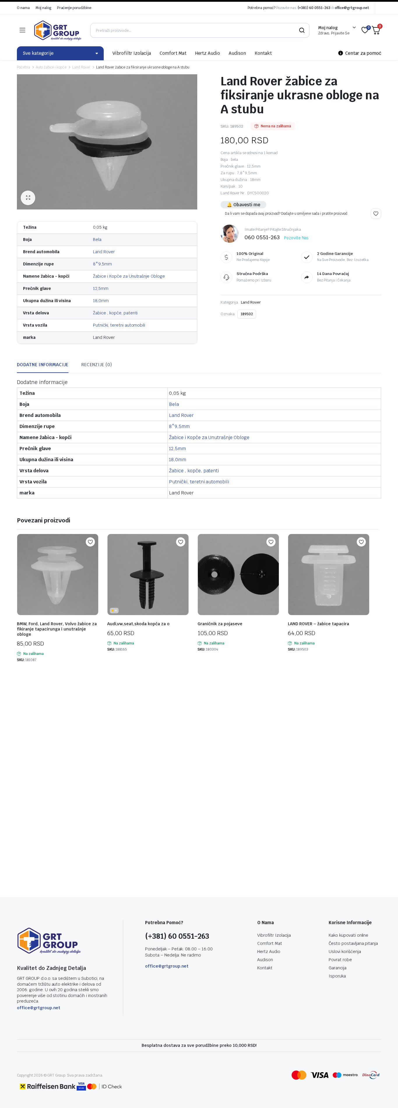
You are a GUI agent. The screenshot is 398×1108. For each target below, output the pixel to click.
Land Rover (81, 67)
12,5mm (100, 288)
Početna (23, 67)
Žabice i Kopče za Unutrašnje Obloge (129, 276)
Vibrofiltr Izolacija (131, 53)
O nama (23, 8)
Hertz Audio (207, 53)
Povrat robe (340, 959)
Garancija (337, 967)
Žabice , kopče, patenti (115, 313)
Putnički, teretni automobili (119, 325)
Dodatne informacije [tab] (42, 364)
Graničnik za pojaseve (220, 623)
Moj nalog (43, 8)
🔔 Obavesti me (243, 204)
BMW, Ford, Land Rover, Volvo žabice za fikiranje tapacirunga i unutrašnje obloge (57, 629)
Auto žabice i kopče (51, 67)
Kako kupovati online (348, 935)
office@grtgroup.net (352, 8)
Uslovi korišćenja (345, 951)
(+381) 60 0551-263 (314, 8)
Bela (97, 239)
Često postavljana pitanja (353, 943)
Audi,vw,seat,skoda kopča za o (138, 623)
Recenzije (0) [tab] (96, 364)
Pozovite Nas (296, 237)
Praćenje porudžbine (74, 8)
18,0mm (101, 300)
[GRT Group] (58, 30)
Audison (237, 53)
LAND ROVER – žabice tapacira (318, 623)
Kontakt (263, 53)
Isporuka (337, 976)
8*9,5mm (102, 264)
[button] (28, 198)
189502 (247, 314)
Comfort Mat (173, 53)
